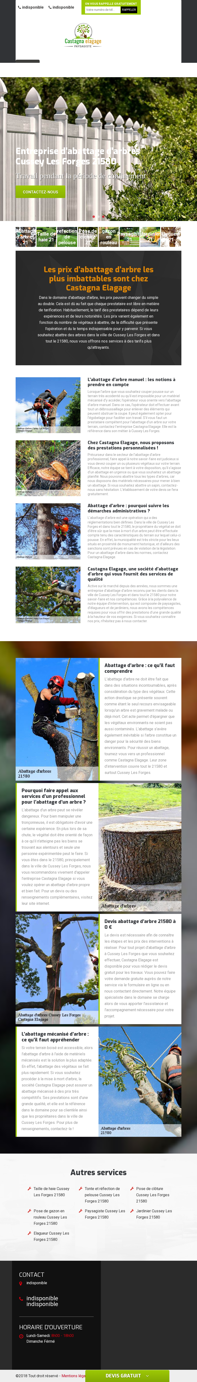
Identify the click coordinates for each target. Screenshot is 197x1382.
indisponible (32, 7)
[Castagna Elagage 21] (83, 35)
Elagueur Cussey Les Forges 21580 (51, 1236)
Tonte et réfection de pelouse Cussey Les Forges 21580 (102, 1194)
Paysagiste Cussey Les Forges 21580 (105, 1214)
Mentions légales (76, 1376)
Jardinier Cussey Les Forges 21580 (154, 1214)
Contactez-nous (40, 192)
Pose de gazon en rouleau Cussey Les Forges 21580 (50, 1217)
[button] (93, 216)
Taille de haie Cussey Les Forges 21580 (51, 1191)
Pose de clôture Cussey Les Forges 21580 (152, 1194)
